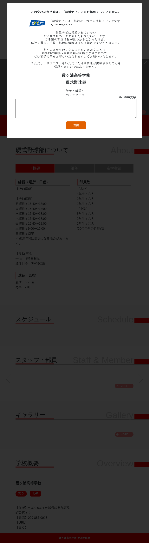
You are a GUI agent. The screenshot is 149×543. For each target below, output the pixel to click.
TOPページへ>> (60, 24)
